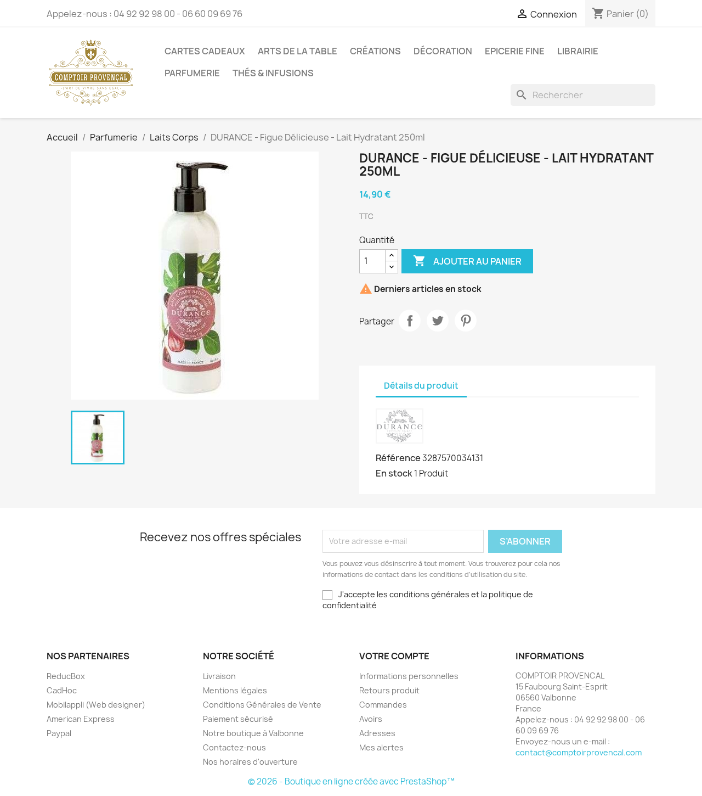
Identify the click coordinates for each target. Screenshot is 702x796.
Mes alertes (381, 747)
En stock (394, 473)
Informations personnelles (408, 676)
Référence (398, 457)
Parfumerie (192, 73)
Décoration (443, 51)
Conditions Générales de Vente (262, 704)
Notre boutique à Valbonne (253, 733)
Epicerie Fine (515, 51)
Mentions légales (235, 690)
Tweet (438, 321)
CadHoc (62, 690)
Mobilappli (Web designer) (96, 704)
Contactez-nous (234, 747)
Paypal (59, 733)
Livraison (219, 676)
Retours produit (389, 690)
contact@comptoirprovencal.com (579, 752)
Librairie (577, 51)
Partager (410, 321)
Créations (375, 51)
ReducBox (66, 676)
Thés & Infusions (273, 73)
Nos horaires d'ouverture (250, 761)
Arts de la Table (297, 51)
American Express (81, 719)
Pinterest (466, 321)
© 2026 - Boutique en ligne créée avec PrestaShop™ (351, 781)
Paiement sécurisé (238, 719)
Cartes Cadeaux (205, 51)
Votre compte (394, 656)
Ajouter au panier (467, 260)
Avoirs (370, 719)
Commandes (383, 704)
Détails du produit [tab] (421, 385)
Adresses (377, 733)
